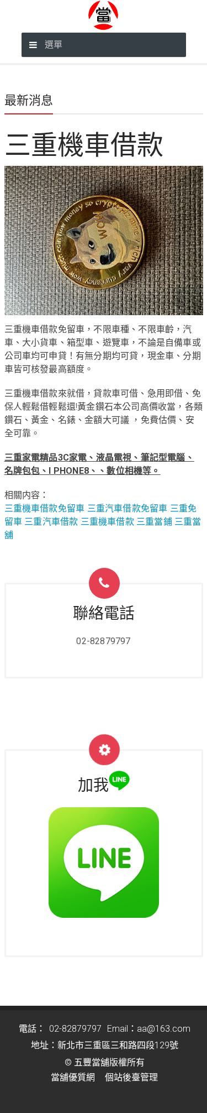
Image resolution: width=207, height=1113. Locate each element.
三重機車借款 (107, 521)
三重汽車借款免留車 (127, 508)
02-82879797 (103, 641)
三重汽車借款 (51, 521)
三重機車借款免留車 (44, 508)
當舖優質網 (73, 1077)
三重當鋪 (154, 521)
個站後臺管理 (131, 1077)
